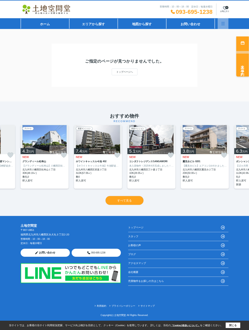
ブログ (132, 254)
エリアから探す (93, 24)
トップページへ (124, 72)
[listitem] (44, 157)
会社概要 (133, 272)
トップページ (135, 227)
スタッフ (133, 236)
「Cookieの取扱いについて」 (185, 325)
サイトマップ (148, 305)
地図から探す (142, 24)
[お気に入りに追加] (10, 155)
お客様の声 (134, 245)
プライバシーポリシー (123, 305)
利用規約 (101, 305)
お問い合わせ (190, 24)
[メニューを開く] (223, 23)
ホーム (45, 24)
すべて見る (124, 200)
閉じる (233, 325)
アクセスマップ (137, 263)
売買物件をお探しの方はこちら (146, 281)
